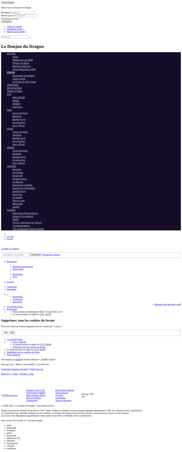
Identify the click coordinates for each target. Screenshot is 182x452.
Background (19, 119)
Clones (11, 210)
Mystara (17, 169)
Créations (13, 85)
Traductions (14, 91)
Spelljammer (19, 191)
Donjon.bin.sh (61, 393)
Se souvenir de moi (9, 18)
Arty (12, 364)
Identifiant (5, 12)
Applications (14, 88)
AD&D (16, 100)
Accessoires (19, 122)
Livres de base (20, 113)
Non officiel (19, 125)
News (15, 56)
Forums (10, 282)
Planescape (19, 200)
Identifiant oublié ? (15, 29)
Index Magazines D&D (24, 69)
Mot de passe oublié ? (16, 31)
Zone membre (8, 3)
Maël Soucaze (37, 369)
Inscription (17, 302)
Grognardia (60, 398)
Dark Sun (17, 106)
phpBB (18, 359)
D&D (9, 110)
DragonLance (20, 178)
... (8, 294)
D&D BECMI (19, 97)
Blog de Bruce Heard (36, 395)
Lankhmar (18, 182)
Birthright (18, 203)
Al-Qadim (17, 197)
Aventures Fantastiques (25, 213)
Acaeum (59, 395)
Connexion (6, 21)
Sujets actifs (19, 78)
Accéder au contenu (10, 248)
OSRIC (16, 219)
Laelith (16, 207)
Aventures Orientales (24, 188)
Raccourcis (12, 261)
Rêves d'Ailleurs (33, 398)
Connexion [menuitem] (12, 287)
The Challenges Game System (28, 228)
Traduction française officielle (14, 369)
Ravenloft (18, 175)
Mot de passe (7, 15)
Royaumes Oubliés (22, 185)
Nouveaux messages (24, 75)
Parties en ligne (21, 63)
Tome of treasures (63, 400)
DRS (9, 94)
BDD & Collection (22, 66)
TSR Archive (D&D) (35, 393)
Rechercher (18, 297)
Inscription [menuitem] (11, 289)
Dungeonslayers (21, 225)
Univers (11, 166)
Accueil (11, 53)
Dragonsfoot (32, 400)
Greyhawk (18, 172)
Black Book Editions (64, 390)
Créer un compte (14, 26)
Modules (17, 116)
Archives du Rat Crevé (24, 81)
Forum (11, 72)
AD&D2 (16, 103)
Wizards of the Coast (35, 390)
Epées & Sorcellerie (23, 216)
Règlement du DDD (23, 60)
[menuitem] (23, 266)
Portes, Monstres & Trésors (27, 222)
